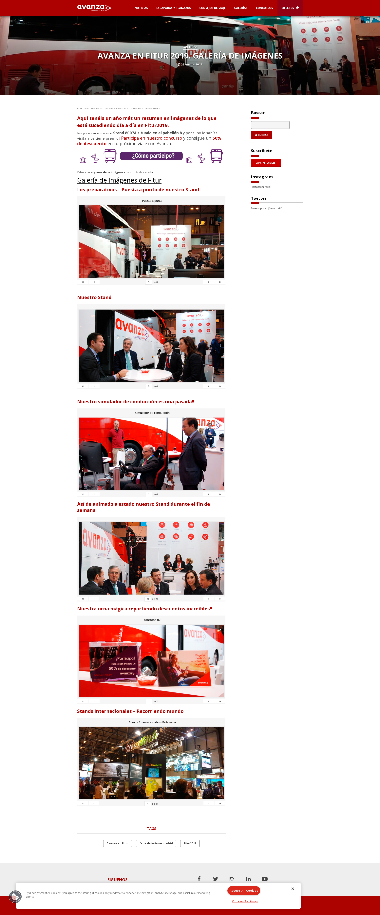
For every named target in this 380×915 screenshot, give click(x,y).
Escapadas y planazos (173, 8)
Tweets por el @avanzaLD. (267, 208)
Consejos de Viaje (212, 8)
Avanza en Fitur (117, 843)
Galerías (240, 8)
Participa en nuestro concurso (151, 138)
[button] (15, 896)
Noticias (141, 8)
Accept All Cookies (244, 890)
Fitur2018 (189, 843)
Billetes (288, 8)
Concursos (264, 8)
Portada (83, 108)
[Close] (293, 888)
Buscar (262, 135)
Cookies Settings (245, 901)
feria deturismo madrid (156, 843)
